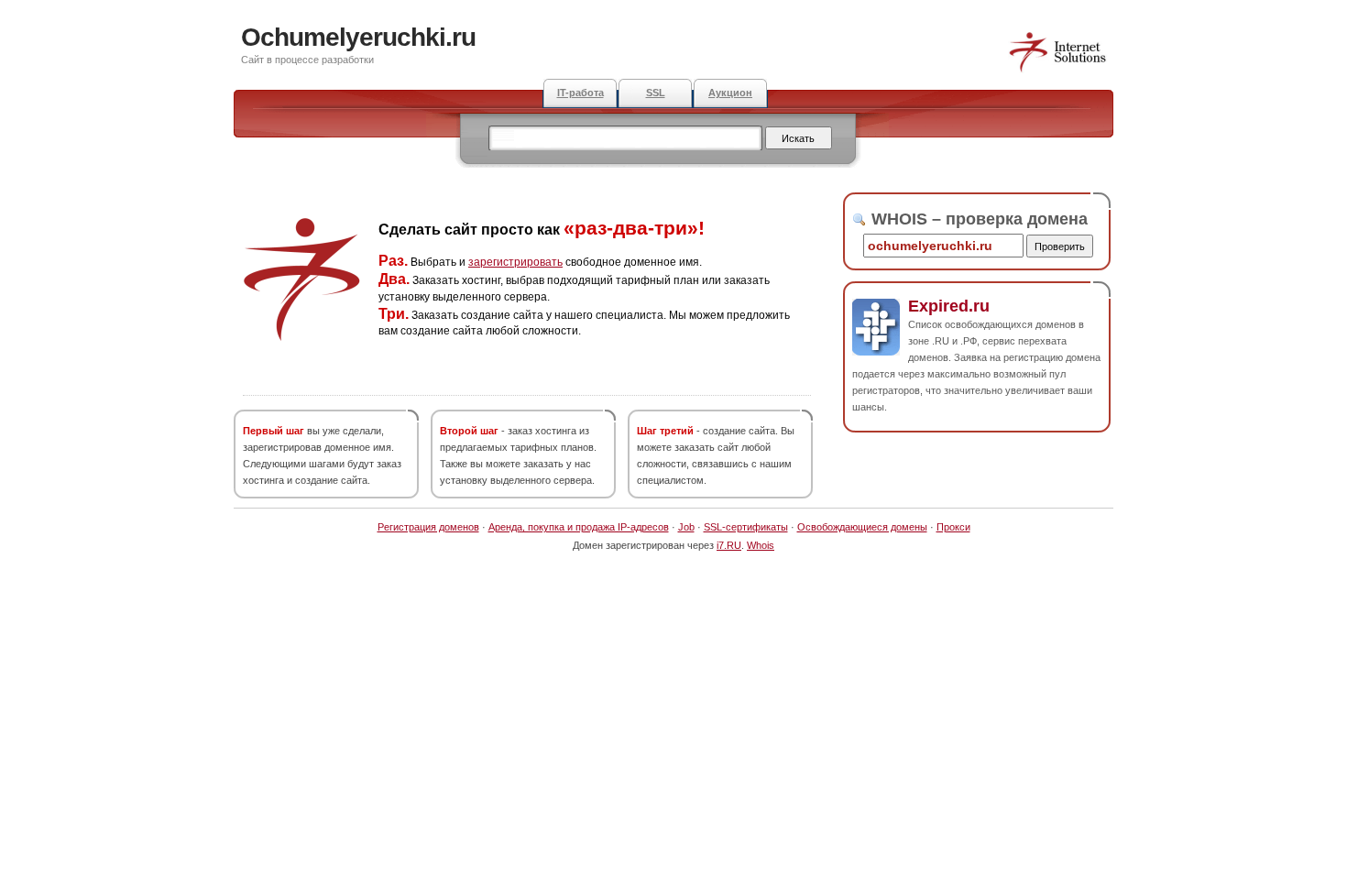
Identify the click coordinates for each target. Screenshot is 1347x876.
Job (686, 526)
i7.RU (729, 545)
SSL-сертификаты (746, 526)
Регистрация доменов (428, 526)
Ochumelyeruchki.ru (358, 37)
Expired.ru (949, 306)
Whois (760, 545)
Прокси (953, 526)
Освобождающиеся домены (862, 526)
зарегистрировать (515, 262)
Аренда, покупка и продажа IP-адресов (578, 526)
